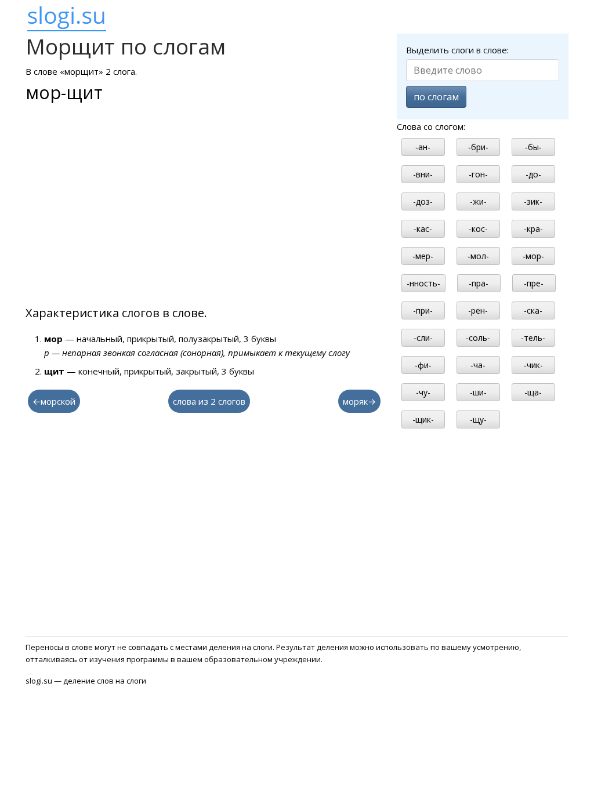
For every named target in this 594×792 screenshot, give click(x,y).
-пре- (534, 283)
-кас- (423, 228)
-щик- (423, 419)
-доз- (423, 201)
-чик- (533, 364)
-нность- (423, 283)
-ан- (422, 146)
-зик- (533, 201)
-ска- (533, 310)
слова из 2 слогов (209, 401)
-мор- (533, 255)
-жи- (478, 201)
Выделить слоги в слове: (457, 50)
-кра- (533, 228)
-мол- (478, 255)
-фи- (423, 364)
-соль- (478, 337)
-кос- (478, 228)
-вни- (423, 174)
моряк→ (359, 401)
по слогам (436, 96)
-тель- (533, 337)
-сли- (423, 337)
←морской (53, 401)
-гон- (478, 174)
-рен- (478, 310)
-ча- (478, 364)
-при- (423, 310)
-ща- (533, 392)
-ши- (478, 392)
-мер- (422, 255)
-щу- (478, 419)
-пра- (478, 283)
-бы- (533, 146)
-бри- (478, 146)
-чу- (423, 392)
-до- (533, 174)
